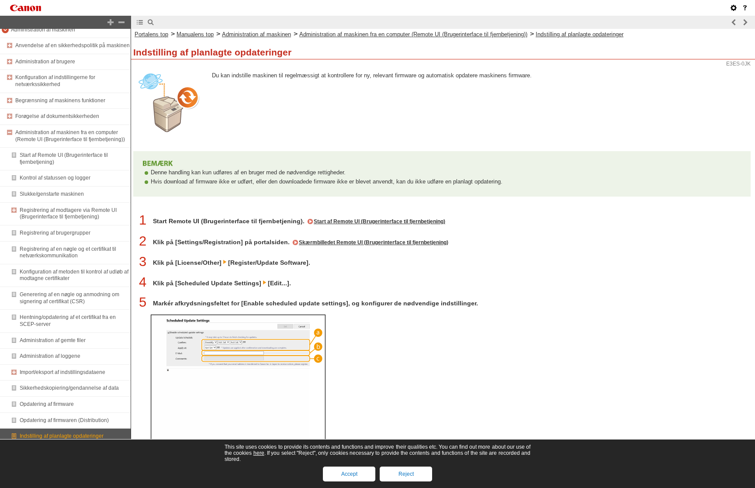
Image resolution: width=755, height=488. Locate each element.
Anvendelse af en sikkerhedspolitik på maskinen (72, 45)
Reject (406, 474)
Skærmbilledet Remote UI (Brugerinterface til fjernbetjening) (373, 242)
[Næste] (745, 22)
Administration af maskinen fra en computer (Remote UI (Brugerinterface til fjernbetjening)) (70, 135)
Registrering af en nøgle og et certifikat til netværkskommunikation (68, 252)
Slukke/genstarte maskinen (52, 194)
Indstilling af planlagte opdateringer (62, 436)
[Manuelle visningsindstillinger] (733, 8)
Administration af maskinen (43, 30)
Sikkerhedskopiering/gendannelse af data (69, 388)
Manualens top (195, 34)
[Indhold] (140, 22)
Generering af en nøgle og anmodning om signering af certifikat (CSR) (69, 298)
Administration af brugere (45, 62)
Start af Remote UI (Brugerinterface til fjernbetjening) (379, 221)
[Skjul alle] (121, 22)
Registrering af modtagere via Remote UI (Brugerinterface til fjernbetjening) (68, 213)
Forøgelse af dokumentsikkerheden (57, 116)
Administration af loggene (50, 356)
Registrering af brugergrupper (55, 233)
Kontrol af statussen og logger (55, 178)
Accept (349, 474)
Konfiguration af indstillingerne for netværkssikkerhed (55, 80)
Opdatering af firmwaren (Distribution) (64, 420)
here (258, 453)
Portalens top (151, 34)
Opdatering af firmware (47, 404)
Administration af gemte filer (53, 340)
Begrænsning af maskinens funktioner (60, 100)
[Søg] (151, 22)
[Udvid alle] (110, 22)
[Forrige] (734, 22)
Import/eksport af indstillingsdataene (62, 372)
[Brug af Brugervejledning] (745, 8)
